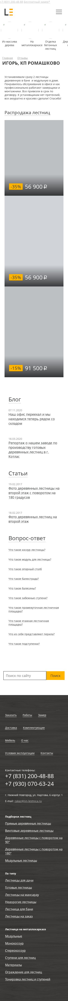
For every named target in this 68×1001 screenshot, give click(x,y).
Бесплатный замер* (37, 2)
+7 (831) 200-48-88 (11, 2)
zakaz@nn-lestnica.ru (28, 801)
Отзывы (22, 58)
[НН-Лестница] (9, 12)
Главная (7, 58)
